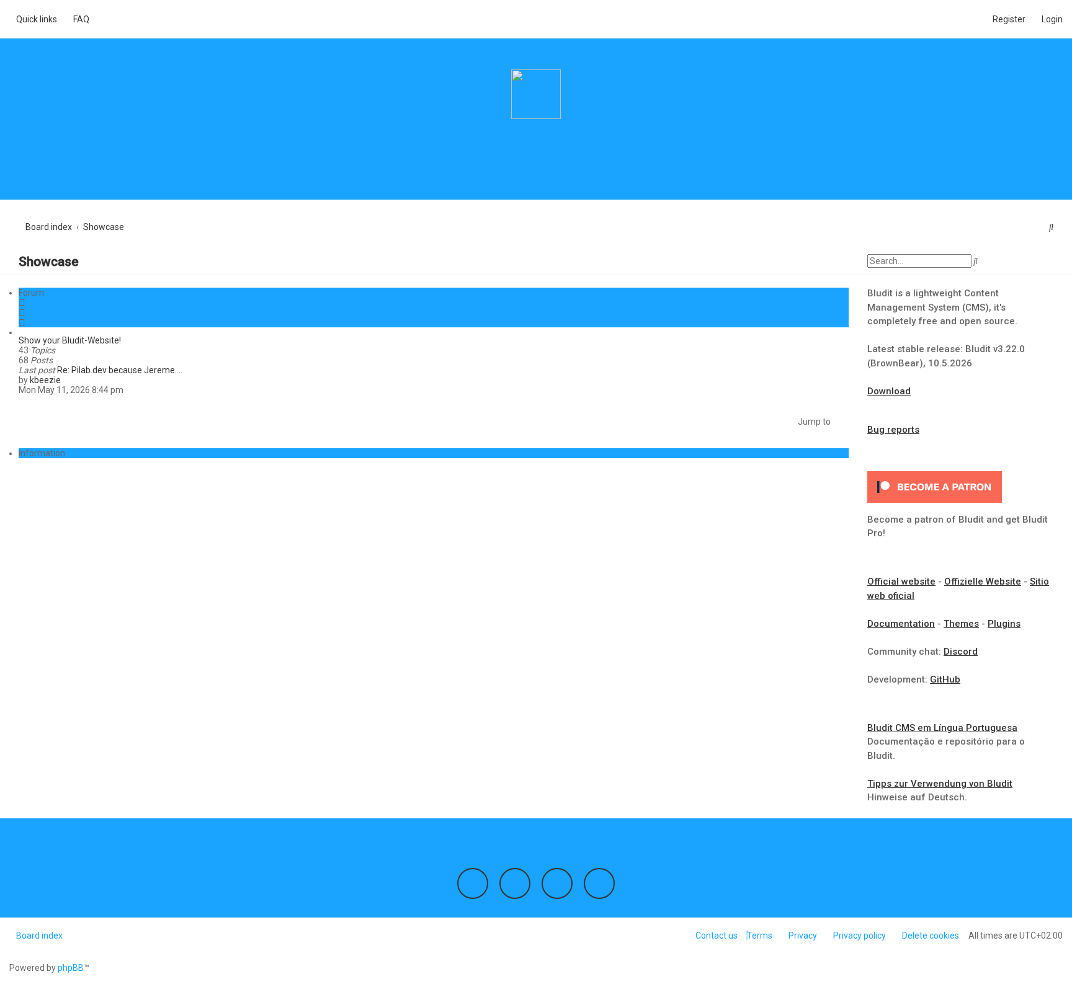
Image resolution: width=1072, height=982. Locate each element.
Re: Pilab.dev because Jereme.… (119, 370)
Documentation (901, 623)
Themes (961, 623)
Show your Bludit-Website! (70, 340)
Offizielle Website (982, 581)
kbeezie (45, 380)
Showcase (49, 261)
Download (889, 391)
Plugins (1004, 623)
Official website (901, 581)
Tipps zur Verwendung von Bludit (939, 783)
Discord (961, 651)
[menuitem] (77, 19)
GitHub (945, 679)
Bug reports (893, 429)
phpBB (71, 968)
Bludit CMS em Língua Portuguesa (942, 727)
